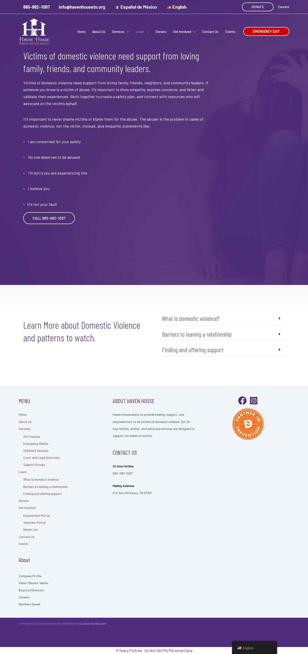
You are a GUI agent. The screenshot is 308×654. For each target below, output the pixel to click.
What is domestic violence (41, 479)
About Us (25, 422)
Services (24, 429)
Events (23, 544)
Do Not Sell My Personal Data (239, 632)
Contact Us (26, 537)
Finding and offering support (42, 494)
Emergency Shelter (36, 443)
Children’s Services (35, 450)
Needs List (30, 529)
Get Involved (27, 507)
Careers (283, 7)
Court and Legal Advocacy (41, 457)
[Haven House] (34, 31)
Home (23, 414)
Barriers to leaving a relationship (45, 487)
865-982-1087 (36, 6)
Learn (23, 472)
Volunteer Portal (34, 522)
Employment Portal (36, 515)
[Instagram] (253, 400)
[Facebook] (242, 400)
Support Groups (34, 464)
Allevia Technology (93, 623)
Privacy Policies (199, 632)
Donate (24, 501)
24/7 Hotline (31, 436)
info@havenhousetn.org (82, 6)
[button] (258, 6)
